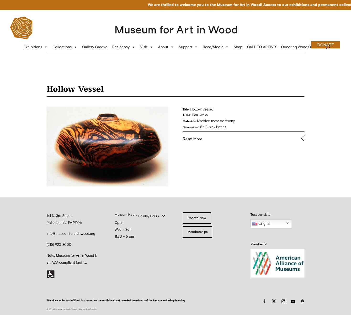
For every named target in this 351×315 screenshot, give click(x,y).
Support (185, 47)
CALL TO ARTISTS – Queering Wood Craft (282, 47)
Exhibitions (32, 47)
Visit (144, 47)
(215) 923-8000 (59, 244)
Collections (62, 47)
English (264, 223)
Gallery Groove (94, 47)
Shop (238, 47)
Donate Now (196, 218)
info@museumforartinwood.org (71, 233)
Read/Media (213, 47)
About (163, 47)
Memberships (197, 232)
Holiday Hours (148, 216)
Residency (121, 47)
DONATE (325, 44)
